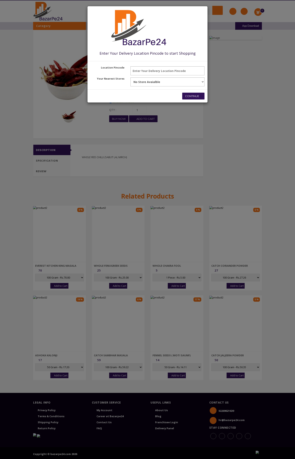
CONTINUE (192, 96)
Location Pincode (112, 67)
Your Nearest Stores (110, 78)
